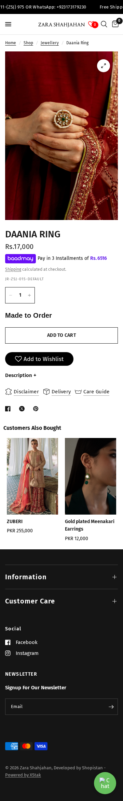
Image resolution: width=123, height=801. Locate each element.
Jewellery (50, 43)
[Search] (104, 24)
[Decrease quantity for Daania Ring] (10, 295)
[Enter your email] (111, 706)
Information (26, 577)
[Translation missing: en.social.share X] (23, 409)
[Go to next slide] (108, 492)
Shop (28, 43)
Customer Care (30, 601)
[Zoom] (103, 65)
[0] (114, 24)
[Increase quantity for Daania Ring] (29, 295)
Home (10, 43)
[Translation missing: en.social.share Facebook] (9, 409)
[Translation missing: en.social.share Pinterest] (37, 409)
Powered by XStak (23, 775)
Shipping (13, 269)
